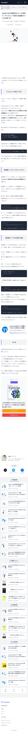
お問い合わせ (4, 725)
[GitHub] (13, 456)
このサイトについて (6, 720)
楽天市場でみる (14, 415)
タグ (2, 713)
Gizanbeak (6, 702)
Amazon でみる (14, 411)
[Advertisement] (14, 59)
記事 (8, 6)
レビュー (3, 711)
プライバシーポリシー (6, 723)
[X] (15, 456)
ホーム (4, 6)
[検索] (25, 2)
